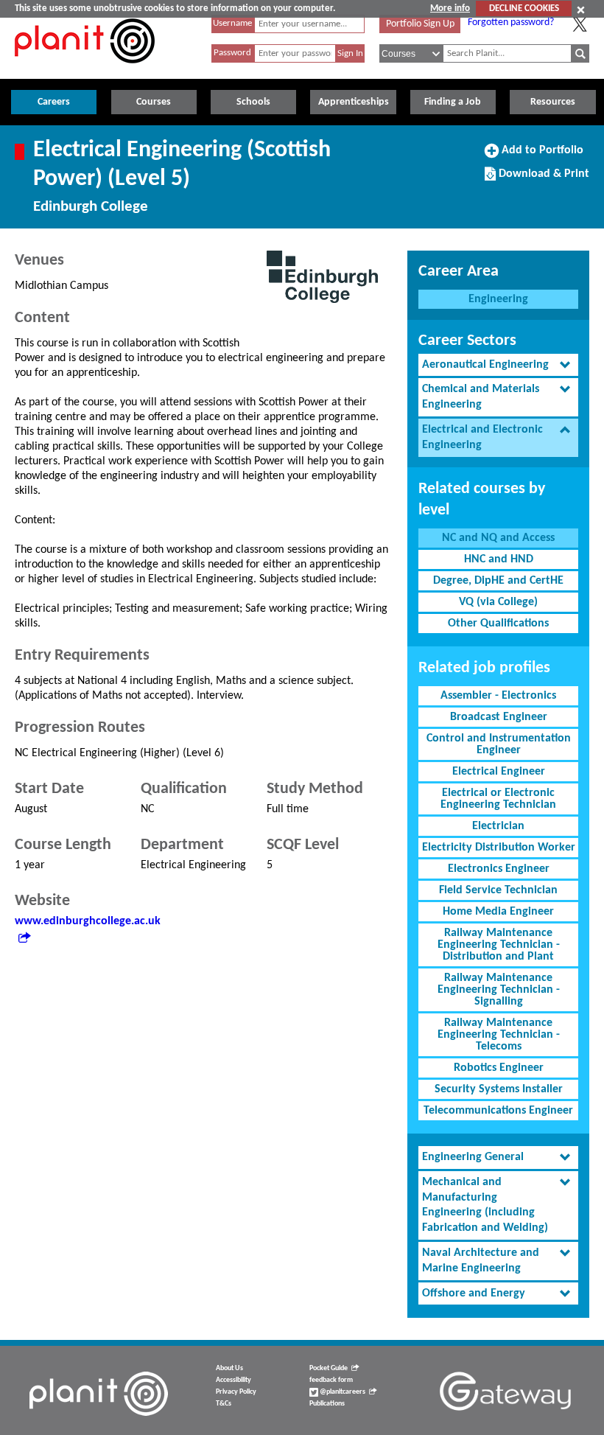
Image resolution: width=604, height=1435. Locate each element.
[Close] (581, 9)
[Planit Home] (85, 71)
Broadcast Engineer (498, 717)
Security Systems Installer (499, 1089)
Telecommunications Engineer (498, 1111)
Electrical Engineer (498, 772)
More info (450, 8)
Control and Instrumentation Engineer (498, 744)
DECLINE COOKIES (524, 8)
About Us (229, 1368)
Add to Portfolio (540, 155)
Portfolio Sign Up (420, 23)
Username (232, 23)
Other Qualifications (498, 623)
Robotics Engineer (499, 1068)
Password (232, 52)
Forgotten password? (511, 22)
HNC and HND (498, 559)
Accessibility (233, 1380)
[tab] (498, 365)
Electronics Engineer (498, 869)
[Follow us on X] (579, 24)
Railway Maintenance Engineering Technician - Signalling (499, 990)
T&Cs (223, 1403)
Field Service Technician (498, 890)
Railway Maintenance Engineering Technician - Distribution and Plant (499, 945)
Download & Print (542, 179)
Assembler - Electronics (498, 696)
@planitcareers (341, 1392)
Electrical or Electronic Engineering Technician (498, 799)
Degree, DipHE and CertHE (498, 581)
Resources (552, 102)
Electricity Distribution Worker (498, 847)
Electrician (498, 826)
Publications (327, 1403)
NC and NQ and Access (498, 538)
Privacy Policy (236, 1392)
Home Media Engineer (498, 912)
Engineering (498, 299)
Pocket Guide (328, 1368)
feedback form (331, 1380)
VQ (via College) (498, 602)
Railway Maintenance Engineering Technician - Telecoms (499, 1034)
